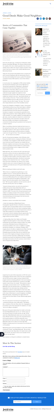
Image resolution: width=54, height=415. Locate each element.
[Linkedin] (43, 18)
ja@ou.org (17, 358)
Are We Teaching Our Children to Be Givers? (46, 53)
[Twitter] (40, 18)
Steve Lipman (6, 18)
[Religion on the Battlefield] (38, 72)
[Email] (46, 18)
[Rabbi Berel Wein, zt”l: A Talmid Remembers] (38, 31)
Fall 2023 (20, 352)
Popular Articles (41, 25)
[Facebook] (37, 18)
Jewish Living (7, 13)
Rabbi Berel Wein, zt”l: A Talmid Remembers (46, 31)
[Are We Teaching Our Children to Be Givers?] (38, 53)
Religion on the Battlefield (47, 70)
